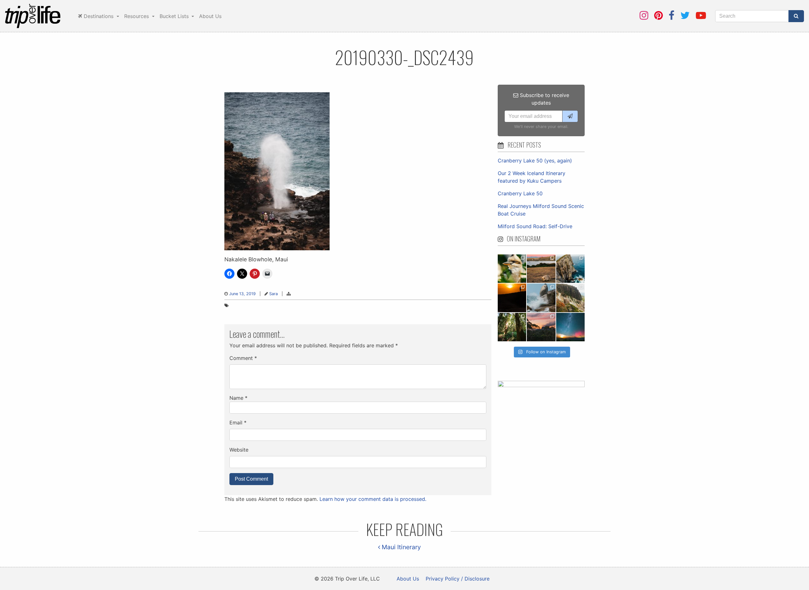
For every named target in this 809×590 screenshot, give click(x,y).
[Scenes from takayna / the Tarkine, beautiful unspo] (512, 327)
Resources (137, 16)
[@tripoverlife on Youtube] (701, 15)
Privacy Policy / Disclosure (458, 578)
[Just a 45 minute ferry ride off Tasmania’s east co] (541, 268)
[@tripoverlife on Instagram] (644, 15)
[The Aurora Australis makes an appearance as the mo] (570, 327)
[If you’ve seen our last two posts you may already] (570, 268)
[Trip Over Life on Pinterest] (658, 15)
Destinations (98, 16)
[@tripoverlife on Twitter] (685, 15)
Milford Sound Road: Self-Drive (535, 226)
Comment (243, 358)
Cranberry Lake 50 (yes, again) (535, 160)
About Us (210, 16)
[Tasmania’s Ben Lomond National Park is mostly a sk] (570, 297)
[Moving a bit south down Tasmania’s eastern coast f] (512, 297)
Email (237, 422)
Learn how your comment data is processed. (372, 499)
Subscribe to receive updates (543, 99)
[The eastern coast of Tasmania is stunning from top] (541, 297)
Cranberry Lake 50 (520, 193)
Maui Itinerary (400, 547)
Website (238, 450)
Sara (273, 293)
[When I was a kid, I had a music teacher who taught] (512, 268)
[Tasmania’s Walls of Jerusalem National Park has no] (541, 327)
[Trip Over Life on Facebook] (671, 15)
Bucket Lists (175, 16)
